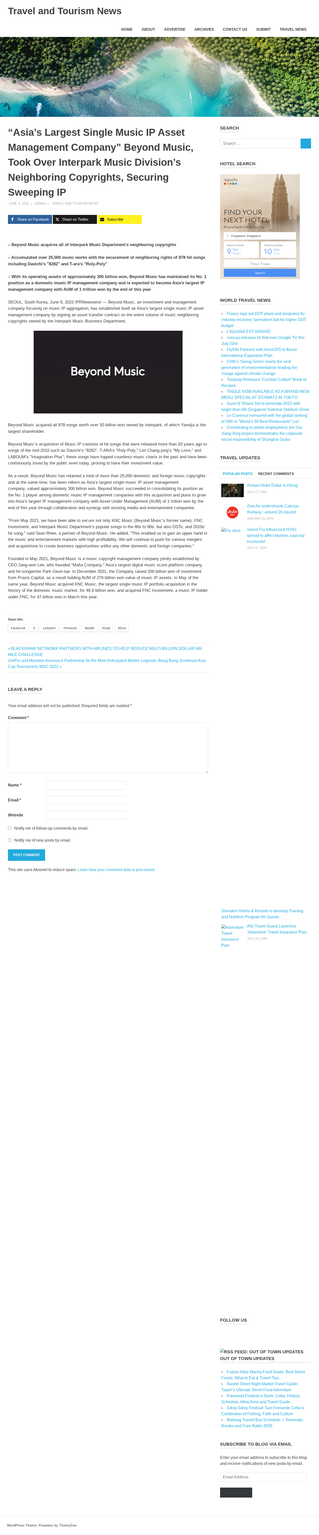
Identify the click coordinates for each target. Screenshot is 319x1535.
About (148, 29)
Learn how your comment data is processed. (116, 870)
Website (15, 815)
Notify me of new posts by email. (42, 840)
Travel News (293, 29)
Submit (263, 29)
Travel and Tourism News (65, 11)
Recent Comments (276, 474)
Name (14, 785)
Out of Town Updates (247, 1358)
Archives (204, 29)
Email (14, 800)
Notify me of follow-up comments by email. (51, 828)
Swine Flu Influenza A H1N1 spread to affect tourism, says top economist (276, 535)
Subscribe (236, 1492)
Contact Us (235, 29)
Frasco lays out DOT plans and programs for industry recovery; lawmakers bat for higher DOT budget (263, 319)
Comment (18, 718)
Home (127, 29)
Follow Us (233, 1320)
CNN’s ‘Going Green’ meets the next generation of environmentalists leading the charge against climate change (259, 367)
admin (40, 203)
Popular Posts (237, 474)
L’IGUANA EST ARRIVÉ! (249, 331)
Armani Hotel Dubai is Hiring (272, 485)
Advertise (174, 29)
